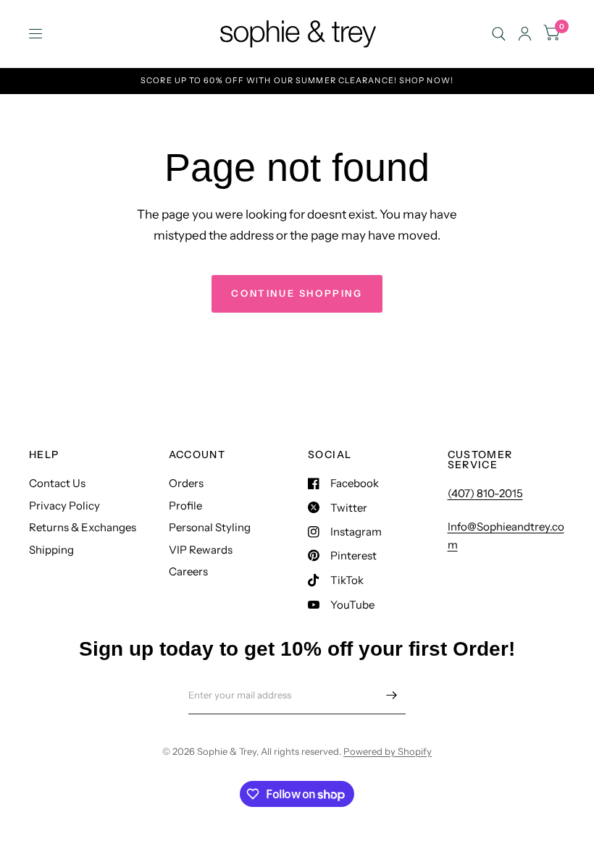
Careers (188, 571)
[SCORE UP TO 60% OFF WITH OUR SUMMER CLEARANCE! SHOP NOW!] (297, 81)
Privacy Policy (64, 505)
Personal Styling (210, 527)
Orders (186, 483)
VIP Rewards (201, 550)
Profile (185, 505)
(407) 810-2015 (485, 493)
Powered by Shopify (387, 751)
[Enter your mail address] (391, 695)
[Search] (499, 33)
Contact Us (57, 483)
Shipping (51, 550)
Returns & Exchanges (82, 527)
